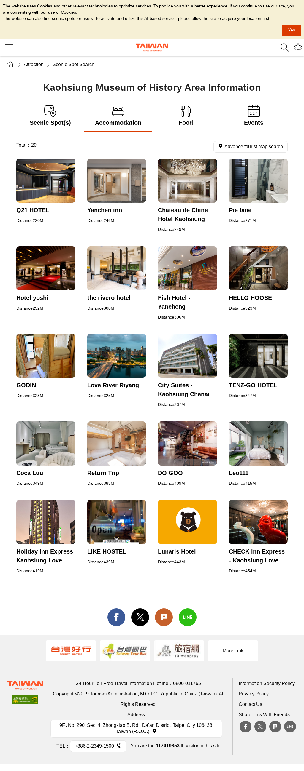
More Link (233, 650)
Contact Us (250, 704)
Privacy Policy (254, 693)
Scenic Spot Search (73, 64)
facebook (116, 617)
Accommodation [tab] (118, 122)
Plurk (164, 617)
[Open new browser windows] (45, 181)
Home (10, 64)
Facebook (245, 726)
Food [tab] (186, 122)
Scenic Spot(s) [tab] (50, 122)
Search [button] (285, 47)
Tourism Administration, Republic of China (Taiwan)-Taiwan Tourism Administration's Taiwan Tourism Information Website (152, 47)
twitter (140, 617)
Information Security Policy (267, 683)
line (188, 617)
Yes (291, 30)
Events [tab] (253, 122)
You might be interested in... (298, 47)
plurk (275, 726)
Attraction (34, 64)
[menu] (9, 47)
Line (290, 726)
